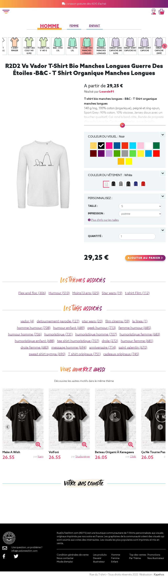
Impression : (96, 213)
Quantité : (95, 236)
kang (40, 456)
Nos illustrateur (155, 558)
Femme (74, 26)
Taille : (93, 206)
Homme (49, 26)
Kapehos (159, 574)
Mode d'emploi (65, 561)
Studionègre (82, 456)
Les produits (100, 555)
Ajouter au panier (144, 258)
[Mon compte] (153, 11)
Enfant (94, 26)
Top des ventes (137, 555)
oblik (133, 456)
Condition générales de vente (72, 555)
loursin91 (106, 92)
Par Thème (135, 558)
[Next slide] (164, 46)
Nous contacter (65, 558)
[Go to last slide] (7, 427)
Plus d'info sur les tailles (105, 220)
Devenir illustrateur (99, 560)
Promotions (153, 555)
